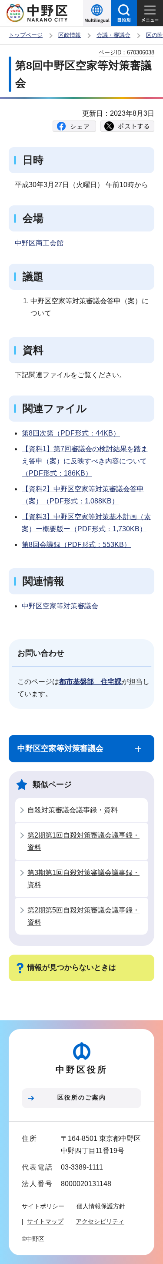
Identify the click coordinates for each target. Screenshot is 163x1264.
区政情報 (69, 35)
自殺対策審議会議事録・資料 (72, 810)
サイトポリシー (43, 1206)
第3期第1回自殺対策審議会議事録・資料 (83, 878)
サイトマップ (45, 1221)
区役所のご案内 (81, 1097)
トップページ (26, 35)
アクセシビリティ (100, 1221)
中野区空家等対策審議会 (60, 606)
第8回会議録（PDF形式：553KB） (76, 544)
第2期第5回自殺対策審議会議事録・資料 (83, 916)
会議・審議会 (113, 35)
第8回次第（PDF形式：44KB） (71, 433)
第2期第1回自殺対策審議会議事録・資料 (83, 841)
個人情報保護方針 (101, 1206)
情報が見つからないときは (71, 967)
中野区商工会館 (39, 243)
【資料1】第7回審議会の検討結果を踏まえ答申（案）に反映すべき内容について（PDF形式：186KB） (85, 461)
